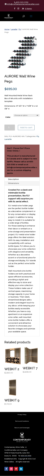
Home (6, 29)
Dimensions (13, 183)
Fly (20, 29)
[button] (35, 39)
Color (7, 117)
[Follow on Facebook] (6, 469)
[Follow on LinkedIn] (21, 469)
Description (13, 179)
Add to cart (26, 127)
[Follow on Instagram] (11, 469)
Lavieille (14, 29)
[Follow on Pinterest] (16, 469)
